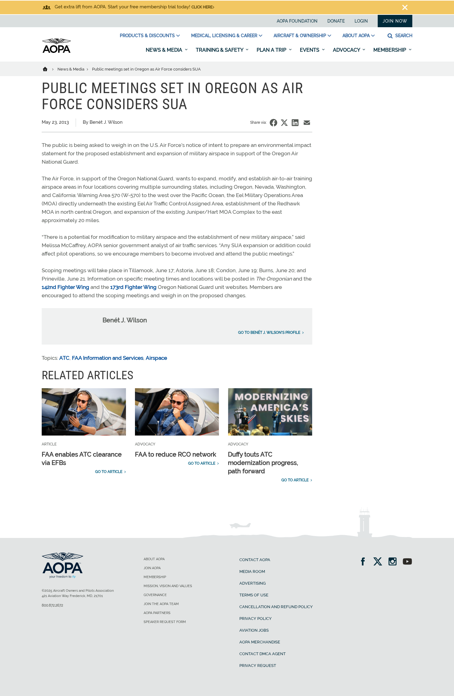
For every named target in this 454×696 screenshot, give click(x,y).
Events (310, 50)
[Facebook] (365, 562)
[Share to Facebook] (273, 123)
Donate (336, 21)
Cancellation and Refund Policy (276, 606)
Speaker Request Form (165, 622)
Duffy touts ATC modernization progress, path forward (263, 463)
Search (403, 35)
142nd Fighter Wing (65, 287)
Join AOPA (152, 568)
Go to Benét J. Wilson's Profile (269, 332)
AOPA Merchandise (259, 642)
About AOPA (356, 35)
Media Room (252, 571)
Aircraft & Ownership (300, 35)
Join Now (395, 21)
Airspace (156, 358)
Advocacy (347, 50)
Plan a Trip (272, 50)
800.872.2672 (52, 605)
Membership (390, 50)
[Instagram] (394, 562)
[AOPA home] (56, 52)
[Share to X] (284, 123)
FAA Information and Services (107, 358)
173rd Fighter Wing (133, 287)
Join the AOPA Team (161, 604)
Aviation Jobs (254, 630)
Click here (201, 7)
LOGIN (361, 21)
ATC (64, 358)
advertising (252, 583)
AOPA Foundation (297, 21)
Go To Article (108, 472)
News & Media (164, 50)
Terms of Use (253, 595)
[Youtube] (407, 562)
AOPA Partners (157, 613)
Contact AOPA (254, 559)
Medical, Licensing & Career (224, 35)
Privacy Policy (255, 618)
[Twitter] (380, 562)
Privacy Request (257, 665)
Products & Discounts (147, 35)
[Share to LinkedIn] (295, 123)
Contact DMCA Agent (262, 653)
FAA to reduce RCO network (175, 454)
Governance (155, 595)
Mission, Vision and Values (168, 586)
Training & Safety (220, 50)
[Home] (49, 69)
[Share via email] (307, 123)
